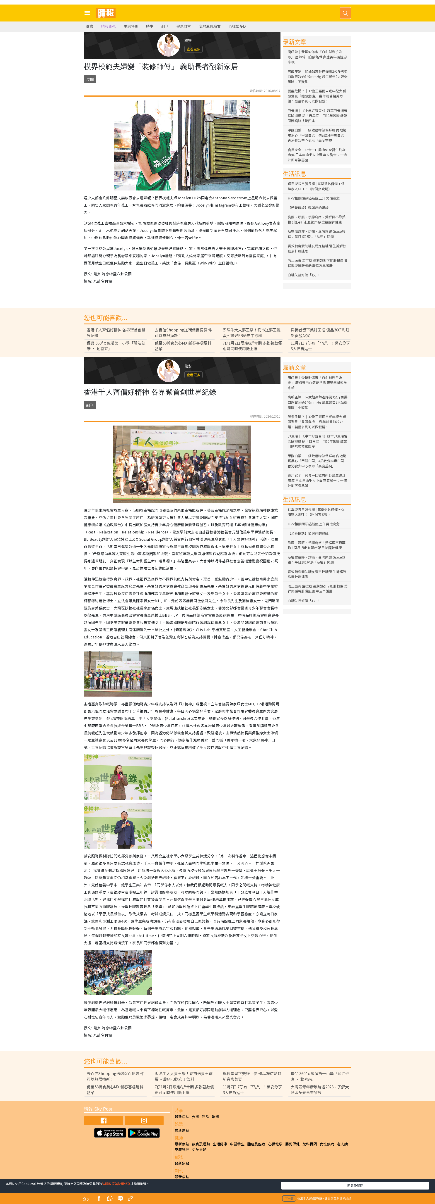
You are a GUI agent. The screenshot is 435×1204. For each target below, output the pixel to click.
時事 (149, 26)
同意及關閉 (355, 1185)
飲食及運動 (201, 1144)
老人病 (342, 1144)
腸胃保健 (292, 1144)
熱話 (205, 1116)
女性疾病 (327, 1144)
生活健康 (220, 1144)
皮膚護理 (182, 1149)
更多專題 (199, 1149)
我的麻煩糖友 (210, 26)
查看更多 (193, 49)
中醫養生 (237, 1144)
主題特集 (131, 26)
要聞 (195, 1116)
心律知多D (237, 26)
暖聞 (215, 1116)
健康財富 (183, 26)
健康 (89, 26)
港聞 (90, 79)
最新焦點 (182, 1116)
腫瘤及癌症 (256, 1144)
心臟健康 (275, 1144)
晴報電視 (108, 26)
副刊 (165, 26)
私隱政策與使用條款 (116, 1183)
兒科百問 (309, 1144)
